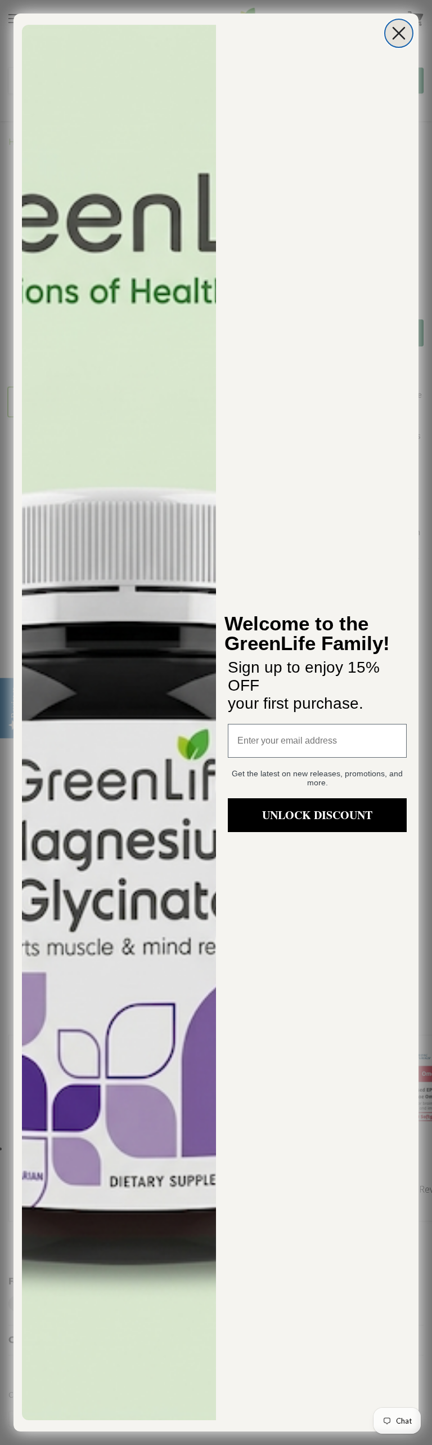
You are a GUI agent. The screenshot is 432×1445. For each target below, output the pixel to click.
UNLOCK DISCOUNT (317, 815)
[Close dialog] (399, 33)
